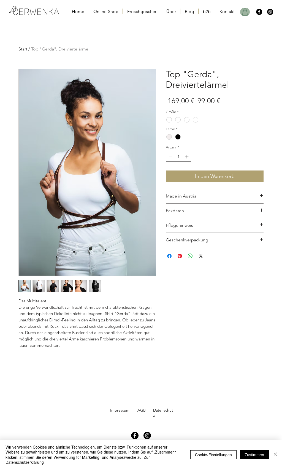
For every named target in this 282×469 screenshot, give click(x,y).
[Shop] (245, 12)
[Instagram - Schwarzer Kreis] (270, 12)
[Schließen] (275, 454)
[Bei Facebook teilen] (169, 256)
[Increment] (187, 156)
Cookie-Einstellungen (213, 454)
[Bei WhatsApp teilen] (190, 256)
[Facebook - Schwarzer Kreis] (259, 12)
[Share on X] (200, 256)
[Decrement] (170, 156)
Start (22, 49)
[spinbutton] (178, 156)
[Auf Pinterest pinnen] (180, 256)
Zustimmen (254, 454)
